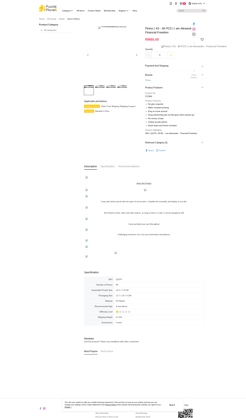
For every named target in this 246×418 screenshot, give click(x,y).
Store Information (102, 413)
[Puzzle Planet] (48, 7)
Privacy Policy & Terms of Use (106, 417)
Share (151, 150)
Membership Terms (143, 417)
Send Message (141, 413)
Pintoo (148, 80)
